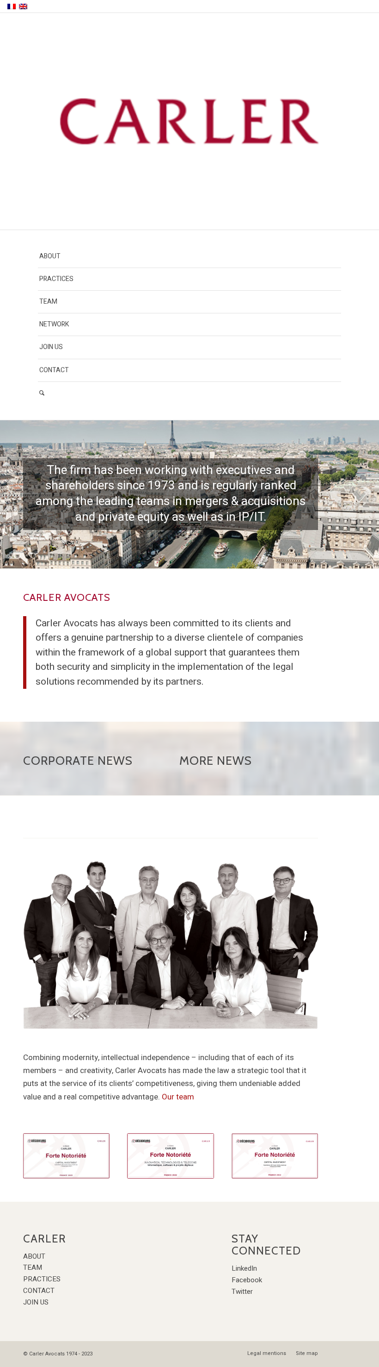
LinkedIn (244, 1268)
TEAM (32, 1267)
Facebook (247, 1280)
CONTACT (39, 1291)
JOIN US (36, 1302)
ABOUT (34, 1256)
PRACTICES (42, 1279)
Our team (178, 1097)
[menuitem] (189, 256)
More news (215, 760)
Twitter (242, 1291)
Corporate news (78, 760)
